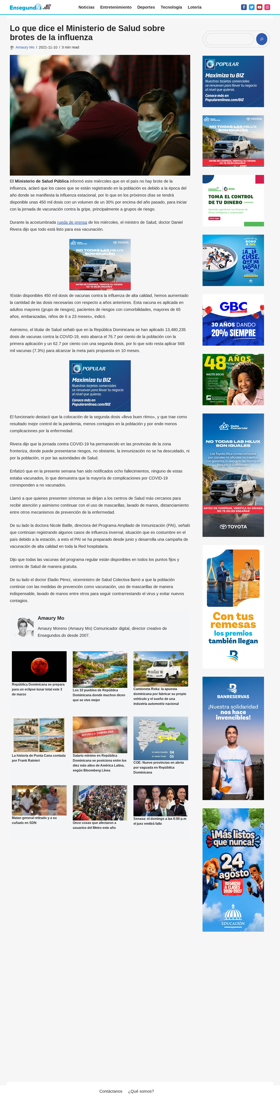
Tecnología (171, 7)
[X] (252, 7)
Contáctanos (110, 1091)
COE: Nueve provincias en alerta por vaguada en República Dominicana (158, 767)
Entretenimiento (116, 7)
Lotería (194, 7)
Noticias (86, 7)
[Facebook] (244, 7)
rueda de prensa (72, 222)
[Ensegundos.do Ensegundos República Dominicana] (30, 7)
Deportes (146, 7)
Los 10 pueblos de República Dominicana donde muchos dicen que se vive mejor (99, 695)
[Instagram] (267, 7)
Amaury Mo (25, 47)
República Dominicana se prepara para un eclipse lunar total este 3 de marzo (38, 689)
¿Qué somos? (141, 1091)
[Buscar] (261, 39)
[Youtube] (259, 7)
